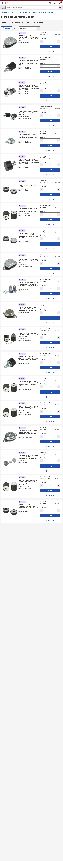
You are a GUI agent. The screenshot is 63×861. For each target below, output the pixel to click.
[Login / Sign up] (54, 3)
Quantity (43, 38)
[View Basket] (59, 3)
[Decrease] (41, 41)
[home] (2, 12)
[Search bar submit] (60, 7)
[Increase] (58, 41)
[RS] (6, 3)
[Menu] (2, 3)
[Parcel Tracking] (50, 3)
